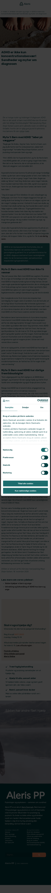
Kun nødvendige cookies (25, 491)
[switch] (44, 457)
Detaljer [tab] (25, 407)
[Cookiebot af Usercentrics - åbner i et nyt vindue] (37, 400)
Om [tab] (41, 407)
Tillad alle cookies (25, 483)
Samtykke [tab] (9, 407)
